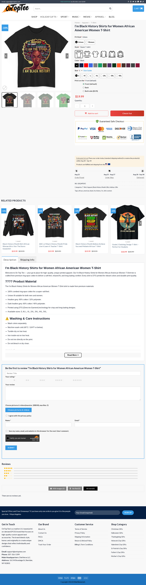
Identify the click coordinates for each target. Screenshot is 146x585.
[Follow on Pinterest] (140, 2)
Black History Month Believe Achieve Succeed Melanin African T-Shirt (90, 245)
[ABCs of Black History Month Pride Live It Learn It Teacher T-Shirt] (55, 222)
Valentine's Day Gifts (118, 545)
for (95, 191)
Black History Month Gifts (101, 187)
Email (77, 420)
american (86, 191)
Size (76, 71)
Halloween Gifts (117, 533)
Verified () (76, 488)
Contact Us (42, 533)
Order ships (109, 177)
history (98, 191)
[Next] (67, 56)
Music (75, 17)
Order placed (79, 177)
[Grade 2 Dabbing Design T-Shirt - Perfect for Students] (128, 222)
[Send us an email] (135, 2)
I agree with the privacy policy (19, 416)
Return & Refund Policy (83, 541)
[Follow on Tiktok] (143, 2)
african (80, 191)
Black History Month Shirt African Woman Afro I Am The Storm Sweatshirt (16, 246)
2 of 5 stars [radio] (21, 380)
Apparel (99, 17)
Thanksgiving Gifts (118, 537)
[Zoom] (5, 88)
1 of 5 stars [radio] (8, 380)
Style (77, 47)
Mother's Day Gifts (118, 556)
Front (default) (91, 84)
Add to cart (93, 113)
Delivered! (140, 177)
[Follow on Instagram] (130, 2)
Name (8, 420)
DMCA (40, 541)
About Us (41, 529)
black (91, 191)
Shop (34, 17)
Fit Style (78, 37)
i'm (102, 191)
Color (77, 60)
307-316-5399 (14, 554)
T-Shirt (93, 22)
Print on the (80, 81)
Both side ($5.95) (91, 91)
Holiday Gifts (48, 17)
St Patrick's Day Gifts (119, 548)
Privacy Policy (80, 533)
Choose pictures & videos (18, 410)
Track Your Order (44, 545)
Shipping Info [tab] (27, 259)
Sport (64, 17)
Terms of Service (81, 529)
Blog (112, 17)
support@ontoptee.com (16, 551)
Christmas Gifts (117, 529)
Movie (87, 17)
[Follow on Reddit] (138, 2)
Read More (72, 355)
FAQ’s (40, 537)
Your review (10, 385)
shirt (105, 191)
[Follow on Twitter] (133, 2)
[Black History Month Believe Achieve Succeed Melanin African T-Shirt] (91, 222)
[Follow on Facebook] (128, 2)
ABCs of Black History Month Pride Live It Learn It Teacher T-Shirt (53, 245)
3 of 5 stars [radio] (34, 380)
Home (77, 22)
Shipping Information (82, 537)
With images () (58, 488)
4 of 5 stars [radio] (50, 380)
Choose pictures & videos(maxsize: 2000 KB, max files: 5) (26, 405)
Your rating (10, 377)
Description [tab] (10, 259)
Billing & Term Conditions (84, 545)
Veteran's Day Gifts (118, 541)
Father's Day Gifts (118, 552)
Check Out (127, 113)
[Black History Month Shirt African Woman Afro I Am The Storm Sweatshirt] (18, 222)
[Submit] (110, 8)
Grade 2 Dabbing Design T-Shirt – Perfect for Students (125, 245)
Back (87, 88)
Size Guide (87, 70)
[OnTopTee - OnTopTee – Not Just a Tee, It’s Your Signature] (16, 8)
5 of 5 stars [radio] (68, 380)
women (109, 191)
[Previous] (6, 56)
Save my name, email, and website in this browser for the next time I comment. (39, 431)
